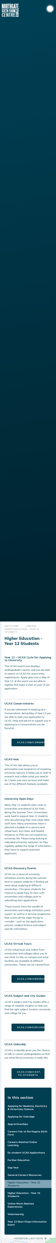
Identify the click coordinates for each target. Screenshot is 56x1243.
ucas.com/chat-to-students (29, 1073)
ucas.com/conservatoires (30, 742)
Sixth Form (12, 626)
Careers (31, 626)
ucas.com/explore (30, 1027)
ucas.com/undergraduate (30, 978)
